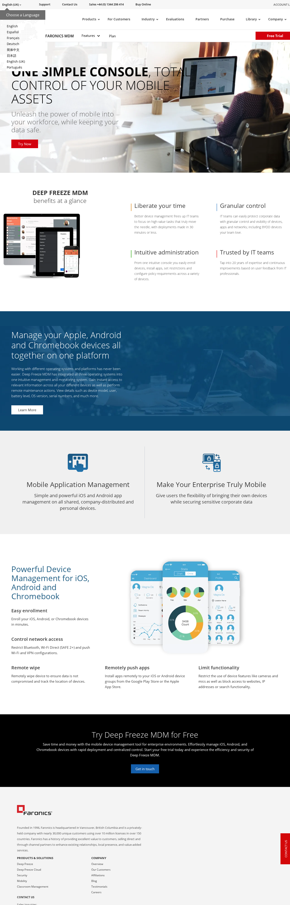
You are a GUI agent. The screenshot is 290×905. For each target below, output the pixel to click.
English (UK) (16, 61)
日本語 (11, 55)
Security (22, 875)
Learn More (27, 410)
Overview (97, 864)
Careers (96, 892)
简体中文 (13, 50)
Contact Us (25, 897)
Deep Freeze (25, 864)
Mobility (22, 881)
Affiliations (98, 875)
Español (13, 32)
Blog (94, 881)
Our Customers (101, 870)
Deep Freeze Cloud (29, 870)
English (12, 26)
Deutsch (13, 44)
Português (14, 67)
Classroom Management (32, 886)
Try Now (24, 144)
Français (13, 38)
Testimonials (99, 886)
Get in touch (145, 769)
